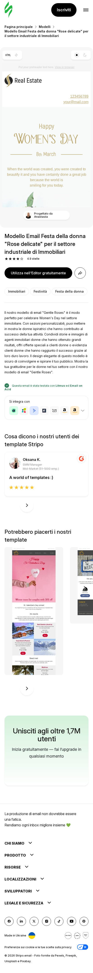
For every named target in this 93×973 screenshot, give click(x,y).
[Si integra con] (82, 410)
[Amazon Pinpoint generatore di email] (64, 410)
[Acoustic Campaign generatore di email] (13, 410)
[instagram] (46, 921)
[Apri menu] (85, 10)
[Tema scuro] (85, 55)
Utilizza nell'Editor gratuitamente (38, 273)
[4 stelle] (18, 258)
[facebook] (9, 921)
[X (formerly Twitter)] (34, 921)
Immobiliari (16, 291)
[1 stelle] (6, 258)
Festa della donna (69, 291)
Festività (40, 291)
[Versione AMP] (16, 55)
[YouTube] (71, 921)
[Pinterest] (83, 921)
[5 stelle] (22, 258)
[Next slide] (27, 505)
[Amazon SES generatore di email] (74, 410)
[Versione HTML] (8, 55)
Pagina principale (19, 27)
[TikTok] (58, 921)
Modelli (45, 27)
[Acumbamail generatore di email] (54, 410)
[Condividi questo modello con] (80, 273)
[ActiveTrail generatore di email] (44, 410)
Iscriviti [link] (64, 9)
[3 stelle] (14, 258)
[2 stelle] (10, 258)
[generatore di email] (8, 10)
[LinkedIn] (21, 921)
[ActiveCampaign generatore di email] (34, 410)
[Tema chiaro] (76, 55)
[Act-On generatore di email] (23, 410)
